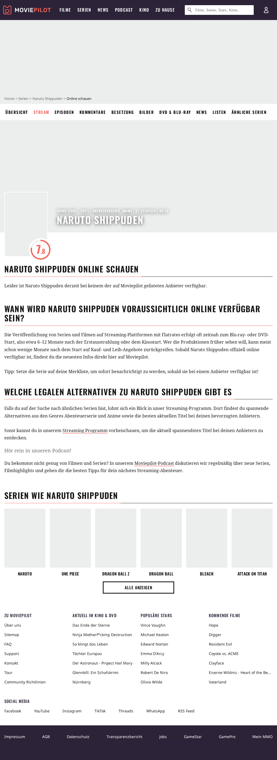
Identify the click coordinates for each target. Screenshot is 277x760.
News (201, 112)
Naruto (25, 574)
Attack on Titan (252, 574)
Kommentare (93, 112)
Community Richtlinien (25, 682)
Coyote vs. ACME (224, 653)
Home (9, 98)
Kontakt (11, 663)
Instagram (71, 710)
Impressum (14, 736)
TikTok (99, 710)
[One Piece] (70, 538)
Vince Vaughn (153, 625)
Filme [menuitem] (65, 9)
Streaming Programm (85, 430)
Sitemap (11, 634)
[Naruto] (24, 538)
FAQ (8, 644)
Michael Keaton (155, 634)
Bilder (146, 112)
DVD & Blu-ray (175, 112)
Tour (8, 672)
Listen (219, 112)
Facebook (12, 710)
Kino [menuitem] (144, 9)
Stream (41, 112)
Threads (125, 710)
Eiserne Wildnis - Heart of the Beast (241, 672)
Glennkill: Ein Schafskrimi (95, 672)
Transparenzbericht (124, 736)
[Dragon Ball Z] (115, 538)
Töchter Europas (87, 653)
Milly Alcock (151, 663)
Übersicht (16, 112)
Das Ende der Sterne (91, 625)
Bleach (206, 574)
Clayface (216, 663)
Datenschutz (78, 736)
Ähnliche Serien (249, 112)
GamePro (227, 736)
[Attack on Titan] (252, 538)
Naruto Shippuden (47, 98)
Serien (23, 98)
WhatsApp (155, 710)
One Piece (70, 574)
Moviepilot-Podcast (154, 463)
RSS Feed (186, 710)
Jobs (163, 736)
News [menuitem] (103, 9)
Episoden (64, 112)
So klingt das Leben (90, 644)
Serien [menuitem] (84, 9)
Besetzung (122, 112)
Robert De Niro (154, 672)
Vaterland (217, 682)
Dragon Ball (161, 574)
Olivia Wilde (151, 682)
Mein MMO (262, 736)
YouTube (42, 710)
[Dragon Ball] (161, 538)
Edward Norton (154, 644)
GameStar (193, 736)
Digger (215, 634)
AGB (46, 736)
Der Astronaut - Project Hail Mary (102, 663)
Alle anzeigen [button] (138, 587)
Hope (213, 625)
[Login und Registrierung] (266, 10)
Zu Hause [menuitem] (165, 9)
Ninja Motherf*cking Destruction (102, 634)
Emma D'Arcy (152, 653)
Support (11, 653)
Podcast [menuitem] (124, 9)
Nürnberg (81, 682)
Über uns (12, 625)
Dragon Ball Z (116, 574)
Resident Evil (220, 644)
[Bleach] (206, 538)
